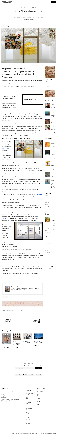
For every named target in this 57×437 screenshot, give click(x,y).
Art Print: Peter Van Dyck (52, 175)
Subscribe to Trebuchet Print (24, 433)
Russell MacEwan (48, 202)
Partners (38, 398)
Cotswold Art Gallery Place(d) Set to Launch (29, 397)
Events (38, 394)
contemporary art (6, 133)
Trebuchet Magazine (24, 7)
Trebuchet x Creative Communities (43, 433)
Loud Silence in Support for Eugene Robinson (29, 412)
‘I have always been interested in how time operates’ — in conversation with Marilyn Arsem (38, 344)
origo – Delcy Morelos (49, 236)
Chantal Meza (47, 204)
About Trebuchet (40, 391)
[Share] (8, 26)
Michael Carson (47, 197)
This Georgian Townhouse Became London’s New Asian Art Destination (17, 344)
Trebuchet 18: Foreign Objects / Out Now (6, 347)
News (38, 397)
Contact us (17, 433)
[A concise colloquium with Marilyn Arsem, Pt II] (27, 336)
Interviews (20, 310)
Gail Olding (47, 206)
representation (34, 253)
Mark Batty (47, 195)
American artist (5, 148)
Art (35, 7)
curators (4, 310)
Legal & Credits (32, 433)
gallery (8, 310)
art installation (39, 194)
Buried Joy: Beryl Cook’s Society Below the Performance (53, 129)
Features (38, 395)
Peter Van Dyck (47, 207)
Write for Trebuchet (52, 433)
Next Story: (35, 321)
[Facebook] (2, 26)
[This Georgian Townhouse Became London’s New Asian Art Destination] (17, 337)
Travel (38, 404)
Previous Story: (8, 320)
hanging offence (14, 310)
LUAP (46, 200)
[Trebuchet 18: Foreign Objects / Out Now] (6, 339)
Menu (54, 1)
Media (36, 433)
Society (38, 401)
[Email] (6, 26)
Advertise (13, 433)
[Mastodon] (4, 26)
